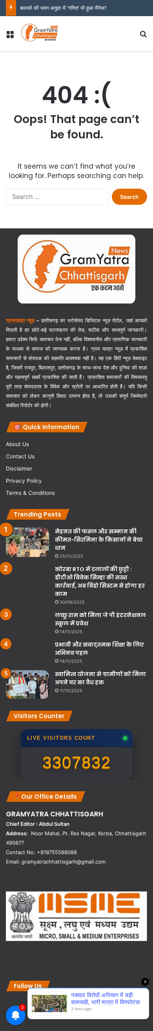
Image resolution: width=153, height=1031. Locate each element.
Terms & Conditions (30, 493)
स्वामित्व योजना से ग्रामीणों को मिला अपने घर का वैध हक (100, 678)
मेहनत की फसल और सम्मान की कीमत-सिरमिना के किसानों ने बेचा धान (99, 539)
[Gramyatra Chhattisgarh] (40, 33)
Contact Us (20, 456)
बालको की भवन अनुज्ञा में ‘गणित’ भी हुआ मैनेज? (63, 8)
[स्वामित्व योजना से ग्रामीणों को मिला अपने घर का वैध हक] (27, 684)
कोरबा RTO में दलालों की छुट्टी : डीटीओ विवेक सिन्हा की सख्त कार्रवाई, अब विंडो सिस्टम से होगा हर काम (100, 581)
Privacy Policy (24, 481)
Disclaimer (19, 468)
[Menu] (10, 36)
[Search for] (143, 36)
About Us (17, 444)
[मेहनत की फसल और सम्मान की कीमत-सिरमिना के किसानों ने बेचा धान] (27, 542)
